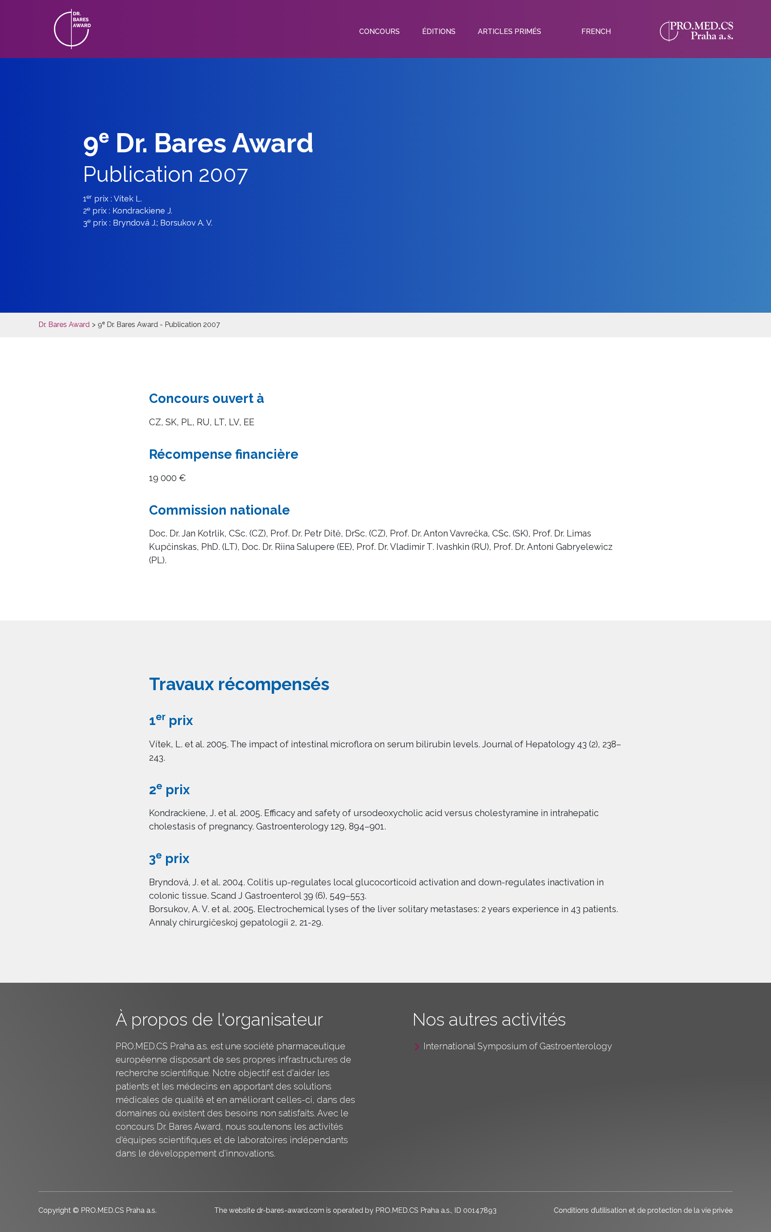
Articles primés (509, 31)
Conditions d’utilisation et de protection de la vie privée (643, 1210)
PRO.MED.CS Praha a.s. (162, 1046)
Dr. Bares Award (64, 324)
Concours (379, 31)
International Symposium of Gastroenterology (517, 1046)
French (596, 31)
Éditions (439, 31)
